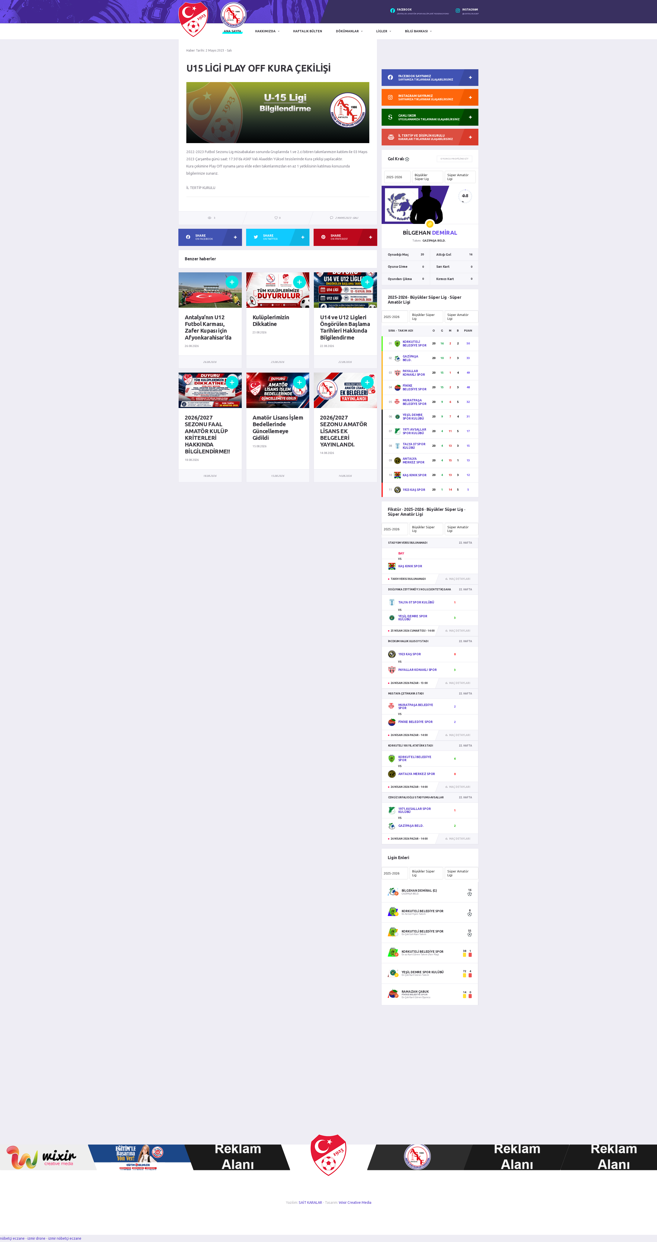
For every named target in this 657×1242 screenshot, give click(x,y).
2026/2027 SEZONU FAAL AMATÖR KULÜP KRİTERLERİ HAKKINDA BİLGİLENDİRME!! (207, 434)
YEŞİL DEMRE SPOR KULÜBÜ (413, 416)
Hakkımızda (265, 31)
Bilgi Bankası (416, 31)
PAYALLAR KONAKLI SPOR (414, 372)
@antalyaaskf (470, 14)
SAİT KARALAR (310, 1202)
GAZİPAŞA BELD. (410, 358)
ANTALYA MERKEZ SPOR (413, 460)
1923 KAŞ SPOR (414, 489)
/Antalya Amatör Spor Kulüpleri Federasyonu (423, 14)
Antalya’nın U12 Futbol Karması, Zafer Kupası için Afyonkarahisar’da (208, 327)
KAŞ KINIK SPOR (415, 475)
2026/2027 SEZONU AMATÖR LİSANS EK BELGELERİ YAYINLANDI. (343, 431)
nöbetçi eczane (12, 1238)
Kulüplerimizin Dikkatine (271, 320)
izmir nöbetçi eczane (64, 1238)
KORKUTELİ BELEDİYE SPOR (415, 343)
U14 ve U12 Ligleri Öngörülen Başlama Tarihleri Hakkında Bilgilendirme (345, 327)
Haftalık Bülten (307, 31)
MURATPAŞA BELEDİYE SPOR (415, 402)
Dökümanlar (347, 31)
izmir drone (36, 1238)
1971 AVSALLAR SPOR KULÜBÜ (414, 431)
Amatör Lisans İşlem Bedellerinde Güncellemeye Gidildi (278, 427)
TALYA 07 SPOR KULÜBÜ (414, 445)
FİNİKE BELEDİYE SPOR (415, 387)
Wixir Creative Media (355, 1202)
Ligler (381, 31)
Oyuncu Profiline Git (454, 158)
